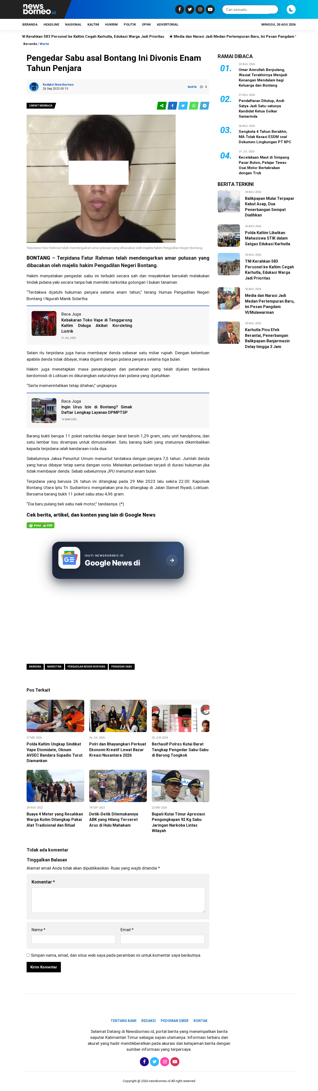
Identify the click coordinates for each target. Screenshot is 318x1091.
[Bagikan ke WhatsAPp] (194, 106)
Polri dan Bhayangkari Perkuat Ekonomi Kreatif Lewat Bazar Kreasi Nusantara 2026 (117, 750)
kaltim (93, 24)
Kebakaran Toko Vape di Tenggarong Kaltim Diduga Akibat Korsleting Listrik (96, 326)
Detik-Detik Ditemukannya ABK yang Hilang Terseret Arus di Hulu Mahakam (113, 820)
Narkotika (54, 666)
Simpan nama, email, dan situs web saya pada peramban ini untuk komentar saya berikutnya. (116, 955)
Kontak (200, 1021)
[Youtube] (209, 9)
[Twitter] (189, 9)
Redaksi (148, 1021)
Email (127, 929)
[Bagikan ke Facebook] (172, 106)
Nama (38, 929)
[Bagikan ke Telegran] (204, 106)
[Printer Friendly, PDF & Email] (40, 527)
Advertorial (167, 24)
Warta (44, 44)
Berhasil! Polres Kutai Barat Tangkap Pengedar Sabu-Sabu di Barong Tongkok (180, 750)
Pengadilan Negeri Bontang (86, 666)
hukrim (111, 24)
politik (130, 24)
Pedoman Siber (175, 1021)
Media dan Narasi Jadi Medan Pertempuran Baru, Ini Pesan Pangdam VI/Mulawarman (218, 36)
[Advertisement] (118, 622)
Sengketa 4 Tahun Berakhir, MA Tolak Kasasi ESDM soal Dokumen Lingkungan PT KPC (265, 136)
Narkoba (35, 666)
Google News (140, 515)
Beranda (30, 24)
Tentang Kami (123, 1021)
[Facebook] (179, 9)
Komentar (43, 881)
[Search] (273, 9)
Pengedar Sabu (121, 666)
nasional (73, 24)
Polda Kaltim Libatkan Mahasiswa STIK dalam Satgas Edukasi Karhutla (267, 238)
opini (146, 24)
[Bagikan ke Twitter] (183, 106)
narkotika (91, 435)
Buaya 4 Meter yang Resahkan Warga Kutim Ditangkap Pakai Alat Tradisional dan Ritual (55, 820)
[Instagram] (199, 9)
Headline (51, 24)
